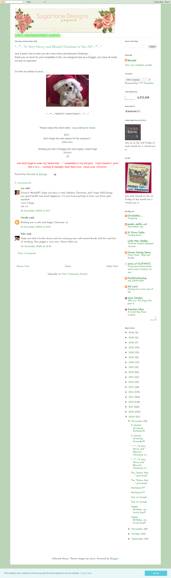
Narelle (25, 218)
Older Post (112, 266)
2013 (132, 397)
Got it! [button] (156, 573)
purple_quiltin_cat (137, 224)
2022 (132, 352)
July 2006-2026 (136, 281)
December (137, 421)
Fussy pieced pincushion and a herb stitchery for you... (140, 269)
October (136, 534)
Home (19, 35)
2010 (132, 412)
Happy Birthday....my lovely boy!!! (139, 510)
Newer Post (23, 266)
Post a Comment (27, 253)
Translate (149, 83)
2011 (131, 407)
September (138, 539)
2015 (132, 387)
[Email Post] (55, 174)
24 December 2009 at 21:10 (36, 227)
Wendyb (132, 61)
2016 (132, 382)
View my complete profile (138, 65)
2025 (132, 338)
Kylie (23, 234)
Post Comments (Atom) (74, 274)
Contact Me (54, 35)
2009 (132, 417)
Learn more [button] (86, 573)
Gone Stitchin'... (136, 298)
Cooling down (134, 235)
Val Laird (132, 287)
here (37, 167)
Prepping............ (135, 218)
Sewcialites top (135, 227)
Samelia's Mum (136, 309)
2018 (132, 372)
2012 (132, 402)
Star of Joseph (139, 497)
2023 (132, 348)
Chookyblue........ (135, 216)
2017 (131, 377)
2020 (132, 362)
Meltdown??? (138, 488)
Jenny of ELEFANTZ (139, 264)
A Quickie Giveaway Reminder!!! (138, 428)
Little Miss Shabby (138, 241)
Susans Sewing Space (139, 252)
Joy (22, 188)
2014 (132, 392)
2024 (132, 343)
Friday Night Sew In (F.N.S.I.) (36, 35)
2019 (132, 367)
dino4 (93, 559)
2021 (132, 357)
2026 (132, 333)
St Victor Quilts (136, 232)
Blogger (114, 559)
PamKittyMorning (137, 278)
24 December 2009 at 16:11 (35, 211)
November (138, 529)
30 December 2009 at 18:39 (36, 246)
